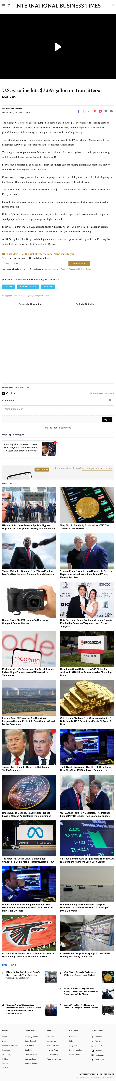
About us (50, 1037)
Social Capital (30, 1041)
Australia (72, 1037)
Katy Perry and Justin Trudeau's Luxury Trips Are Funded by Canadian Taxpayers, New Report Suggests (86, 623)
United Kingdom (75, 1050)
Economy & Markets (10, 1045)
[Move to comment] (111, 111)
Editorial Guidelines (86, 304)
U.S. (4, 1041)
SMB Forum (29, 1045)
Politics (5, 1059)
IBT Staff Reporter (13, 108)
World (4, 1037)
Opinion (5, 1068)
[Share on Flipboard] (95, 111)
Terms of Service (68, 269)
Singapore (73, 1045)
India (71, 1041)
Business (6, 1050)
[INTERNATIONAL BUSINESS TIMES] (58, 6)
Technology (6, 1054)
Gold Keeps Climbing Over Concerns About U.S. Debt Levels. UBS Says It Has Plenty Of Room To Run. (86, 721)
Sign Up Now (42, 469)
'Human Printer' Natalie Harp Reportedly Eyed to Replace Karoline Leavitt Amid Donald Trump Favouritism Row (86, 574)
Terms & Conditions (55, 1045)
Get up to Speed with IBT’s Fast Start (97, 469)
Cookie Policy (52, 1054)
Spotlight (28, 1050)
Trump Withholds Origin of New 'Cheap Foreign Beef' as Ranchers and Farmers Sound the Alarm (81, 991)
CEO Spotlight (30, 1059)
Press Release (30, 1054)
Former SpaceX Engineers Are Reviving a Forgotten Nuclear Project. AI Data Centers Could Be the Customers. (28, 721)
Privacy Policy (85, 269)
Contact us (51, 1041)
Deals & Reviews (31, 1063)
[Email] (105, 111)
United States (74, 1054)
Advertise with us (54, 1059)
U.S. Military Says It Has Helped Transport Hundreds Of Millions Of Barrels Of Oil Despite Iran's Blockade (84, 907)
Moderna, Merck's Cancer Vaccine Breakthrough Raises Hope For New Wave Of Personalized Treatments (28, 672)
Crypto (4, 1063)
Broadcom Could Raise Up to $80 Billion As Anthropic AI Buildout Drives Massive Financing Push (86, 672)
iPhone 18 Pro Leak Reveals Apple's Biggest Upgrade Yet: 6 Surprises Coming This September (23, 975)
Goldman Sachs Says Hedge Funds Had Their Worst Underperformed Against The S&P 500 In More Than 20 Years (27, 907)
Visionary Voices (31, 1037)
